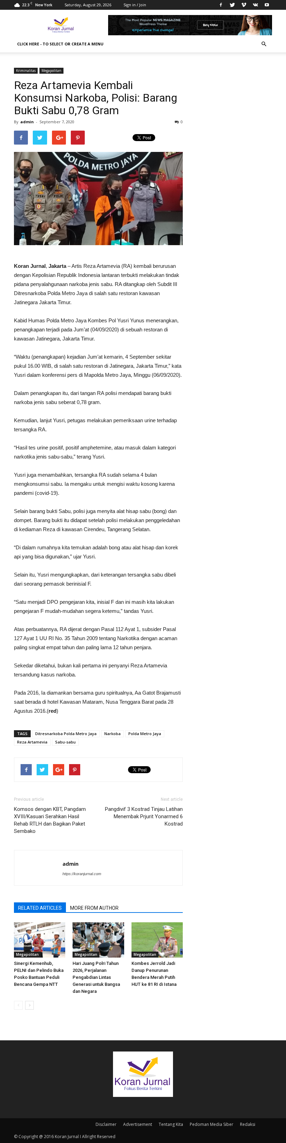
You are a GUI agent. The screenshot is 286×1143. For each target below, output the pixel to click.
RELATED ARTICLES (40, 908)
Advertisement (137, 1124)
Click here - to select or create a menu (60, 43)
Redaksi (247, 1124)
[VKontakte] (255, 5)
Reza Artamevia (32, 742)
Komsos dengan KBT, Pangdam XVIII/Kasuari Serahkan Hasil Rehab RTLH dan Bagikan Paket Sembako (50, 820)
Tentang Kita (171, 1124)
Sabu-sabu (65, 742)
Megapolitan (51, 70)
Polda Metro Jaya (144, 733)
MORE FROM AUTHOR (94, 908)
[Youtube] (267, 5)
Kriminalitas (26, 70)
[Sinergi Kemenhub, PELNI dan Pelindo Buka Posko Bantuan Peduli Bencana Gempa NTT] (39, 940)
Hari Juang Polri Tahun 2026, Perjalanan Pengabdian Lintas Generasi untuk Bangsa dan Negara (96, 977)
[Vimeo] (244, 5)
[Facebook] (221, 5)
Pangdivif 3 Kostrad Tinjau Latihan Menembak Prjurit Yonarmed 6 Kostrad (144, 816)
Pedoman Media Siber (211, 1124)
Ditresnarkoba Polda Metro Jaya (66, 733)
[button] (263, 44)
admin (27, 121)
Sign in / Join (134, 4)
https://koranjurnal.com (81, 874)
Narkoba (112, 733)
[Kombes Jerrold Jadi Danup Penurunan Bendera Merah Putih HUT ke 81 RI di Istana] (157, 940)
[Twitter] (232, 5)
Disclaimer (106, 1124)
